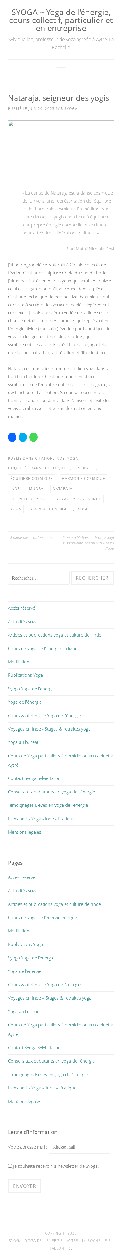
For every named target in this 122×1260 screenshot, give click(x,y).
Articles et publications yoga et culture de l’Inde (54, 904)
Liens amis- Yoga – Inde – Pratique (42, 1088)
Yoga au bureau (24, 742)
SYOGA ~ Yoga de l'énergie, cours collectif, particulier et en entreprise (61, 20)
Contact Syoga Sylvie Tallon (34, 778)
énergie (83, 468)
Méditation (18, 662)
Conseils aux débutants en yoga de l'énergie (51, 792)
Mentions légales (24, 832)
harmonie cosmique (83, 478)
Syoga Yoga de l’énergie (31, 958)
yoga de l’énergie (49, 508)
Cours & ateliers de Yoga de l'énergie (44, 715)
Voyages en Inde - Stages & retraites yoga (49, 729)
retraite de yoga (28, 498)
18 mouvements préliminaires (30, 537)
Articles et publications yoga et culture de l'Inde (54, 635)
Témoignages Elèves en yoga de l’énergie (48, 1074)
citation (44, 458)
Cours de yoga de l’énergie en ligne (42, 917)
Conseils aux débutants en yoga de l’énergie (51, 1061)
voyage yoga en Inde (78, 498)
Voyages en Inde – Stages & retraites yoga (50, 998)
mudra (36, 488)
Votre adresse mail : (28, 1147)
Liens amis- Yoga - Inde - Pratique (41, 819)
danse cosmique (48, 468)
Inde (60, 458)
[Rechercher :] (39, 578)
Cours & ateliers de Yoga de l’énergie (44, 984)
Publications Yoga (25, 675)
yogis (84, 508)
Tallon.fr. (60, 1248)
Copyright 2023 (61, 1233)
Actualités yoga (23, 621)
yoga (72, 458)
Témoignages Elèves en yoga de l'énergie (48, 805)
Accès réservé (21, 608)
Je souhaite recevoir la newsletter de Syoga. (56, 1166)
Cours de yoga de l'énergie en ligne (42, 648)
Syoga (71, 108)
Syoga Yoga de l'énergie (31, 688)
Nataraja (63, 488)
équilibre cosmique (31, 478)
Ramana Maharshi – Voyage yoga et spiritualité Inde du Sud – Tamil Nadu (88, 543)
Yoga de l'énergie (25, 702)
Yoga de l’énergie (24, 971)
